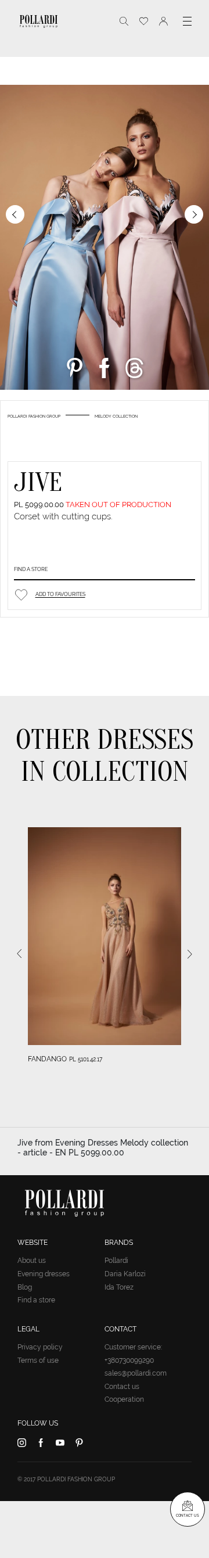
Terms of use (38, 1360)
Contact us (122, 1387)
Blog (24, 1287)
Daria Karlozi (125, 1274)
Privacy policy (40, 1347)
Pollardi (116, 1261)
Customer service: (133, 1347)
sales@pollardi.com (136, 1373)
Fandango (47, 1059)
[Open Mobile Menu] (187, 21)
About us (31, 1261)
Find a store (31, 569)
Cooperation (124, 1399)
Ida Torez (119, 1287)
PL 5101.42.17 (85, 1059)
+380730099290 (129, 1360)
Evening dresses (43, 1274)
